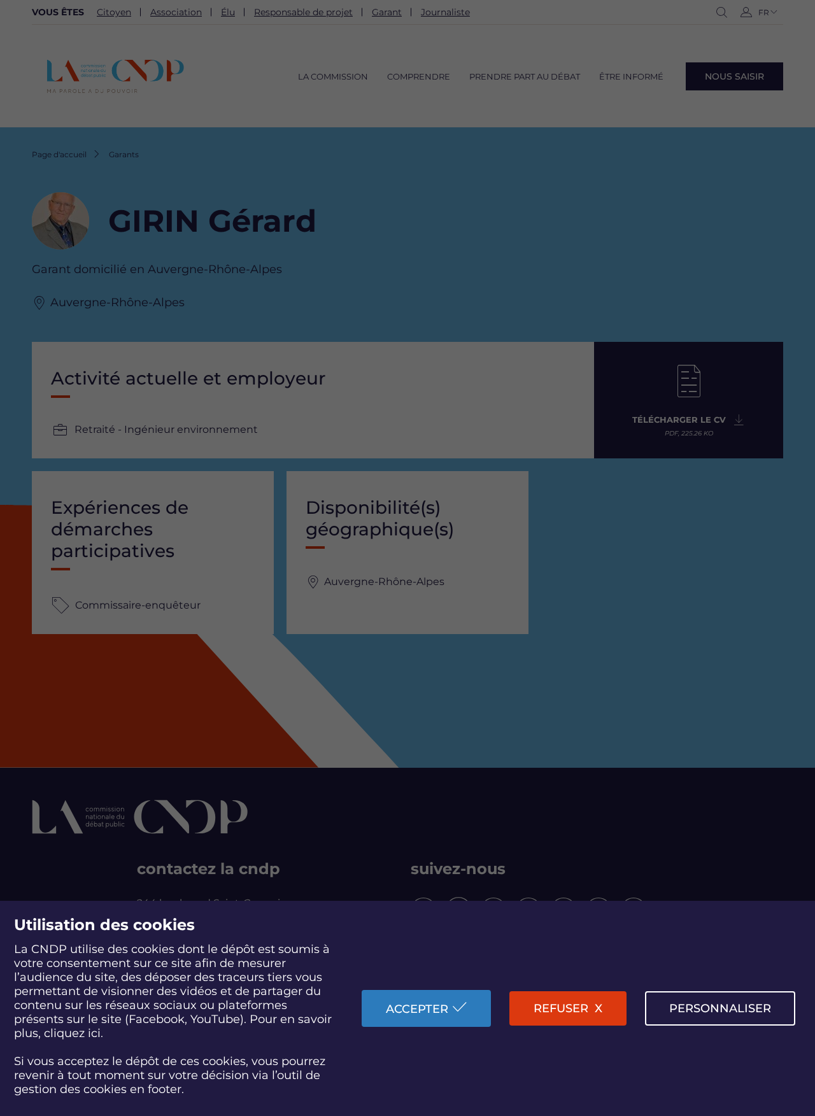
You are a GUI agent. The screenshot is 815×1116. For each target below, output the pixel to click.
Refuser (561, 1008)
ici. (95, 1033)
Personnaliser (720, 1008)
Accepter (417, 1009)
